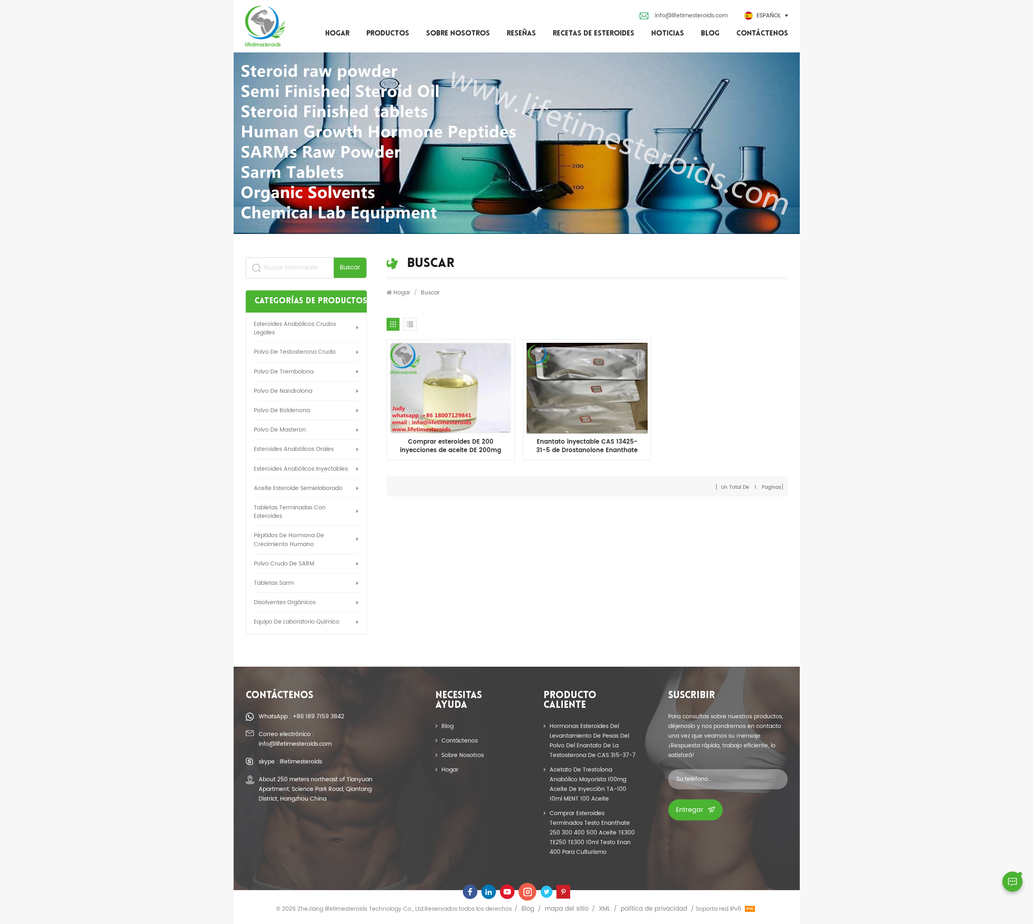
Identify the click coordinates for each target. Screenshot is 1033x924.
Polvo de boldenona (282, 410)
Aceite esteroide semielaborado (298, 488)
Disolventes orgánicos (285, 602)
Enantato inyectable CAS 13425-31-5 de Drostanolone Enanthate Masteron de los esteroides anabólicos (587, 446)
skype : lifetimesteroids (290, 761)
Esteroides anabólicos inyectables (301, 468)
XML (604, 909)
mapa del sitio (566, 909)
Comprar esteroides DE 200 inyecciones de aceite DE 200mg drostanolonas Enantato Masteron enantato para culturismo (450, 446)
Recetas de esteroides (593, 34)
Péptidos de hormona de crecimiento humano (289, 540)
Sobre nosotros (458, 34)
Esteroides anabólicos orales (294, 449)
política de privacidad (654, 909)
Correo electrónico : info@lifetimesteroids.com (295, 739)
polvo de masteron (280, 429)
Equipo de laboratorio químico (296, 621)
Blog (710, 34)
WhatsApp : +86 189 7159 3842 (301, 716)
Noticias (667, 34)
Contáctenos (762, 34)
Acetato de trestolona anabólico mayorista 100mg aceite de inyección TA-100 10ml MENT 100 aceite (588, 784)
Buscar (350, 268)
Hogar (337, 34)
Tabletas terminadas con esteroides (290, 512)
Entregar (689, 810)
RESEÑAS (521, 34)
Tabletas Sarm (274, 583)
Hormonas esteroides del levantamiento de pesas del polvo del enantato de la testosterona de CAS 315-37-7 (593, 741)
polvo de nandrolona (283, 391)
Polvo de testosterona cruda (294, 352)
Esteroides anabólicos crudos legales (295, 328)
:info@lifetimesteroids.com (690, 15)
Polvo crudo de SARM (284, 563)
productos (387, 34)
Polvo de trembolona (284, 371)
